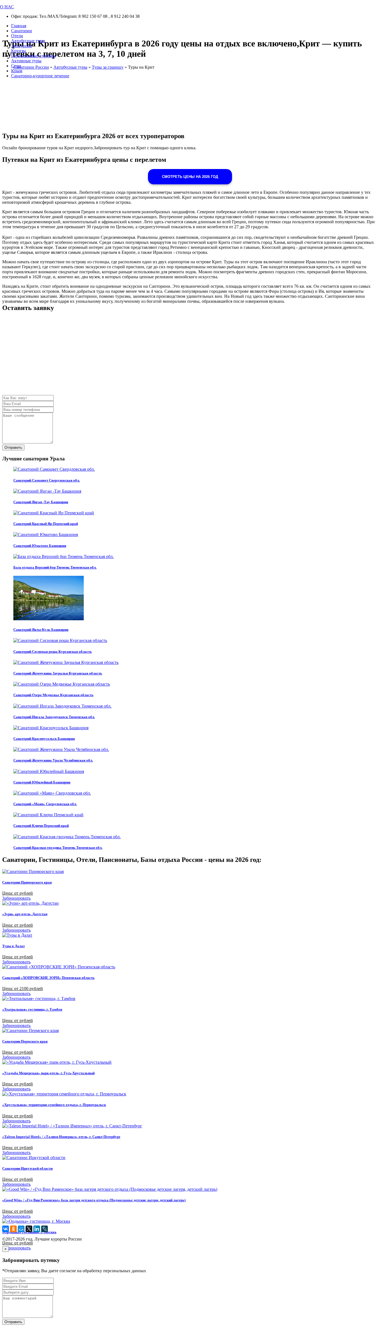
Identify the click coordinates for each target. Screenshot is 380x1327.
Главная (18, 25)
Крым (16, 70)
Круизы (18, 50)
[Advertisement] (169, 356)
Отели (17, 35)
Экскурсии (21, 45)
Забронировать (16, 898)
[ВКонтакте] (5, 1229)
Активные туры (26, 60)
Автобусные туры (28, 40)
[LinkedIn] (36, 1229)
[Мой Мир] (21, 1229)
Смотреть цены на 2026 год (190, 177)
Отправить (13, 447)
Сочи (16, 65)
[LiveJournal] (44, 1229)
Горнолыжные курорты (33, 55)
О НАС (7, 6)
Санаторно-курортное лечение (40, 75)
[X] (29, 1229)
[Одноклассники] (13, 1229)
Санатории (21, 30)
